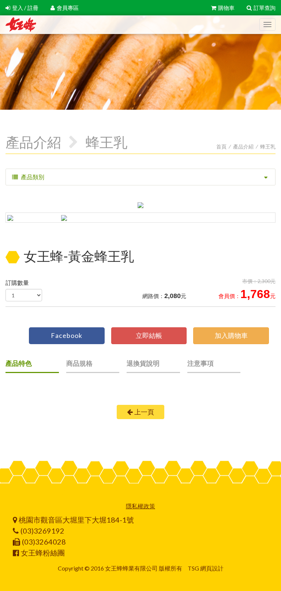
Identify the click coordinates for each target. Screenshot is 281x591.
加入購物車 (231, 335)
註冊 (32, 7)
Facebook (66, 335)
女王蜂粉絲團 (43, 552)
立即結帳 (149, 335)
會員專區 (68, 7)
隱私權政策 (140, 505)
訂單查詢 (265, 7)
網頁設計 (212, 568)
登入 (17, 7)
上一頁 (144, 412)
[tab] (32, 366)
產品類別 (32, 176)
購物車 (226, 7)
